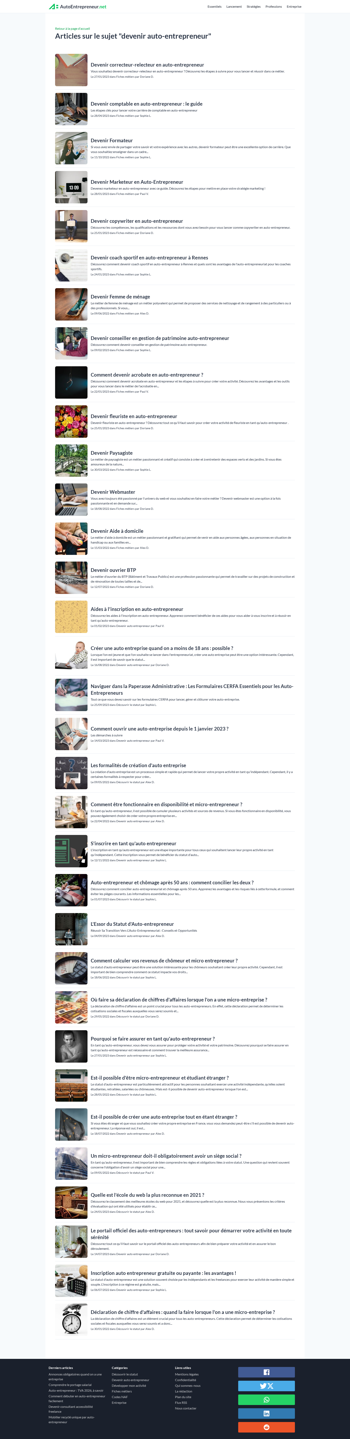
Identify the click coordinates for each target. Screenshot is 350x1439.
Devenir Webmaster (113, 492)
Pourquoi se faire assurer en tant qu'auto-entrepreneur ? (153, 1039)
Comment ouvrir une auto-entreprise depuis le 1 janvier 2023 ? (159, 729)
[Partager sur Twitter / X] (266, 1386)
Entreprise (294, 6)
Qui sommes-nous (188, 1385)
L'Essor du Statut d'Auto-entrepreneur (132, 924)
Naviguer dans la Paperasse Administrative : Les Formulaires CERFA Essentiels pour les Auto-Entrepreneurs (192, 689)
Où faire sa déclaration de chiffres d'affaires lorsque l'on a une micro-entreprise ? (179, 1000)
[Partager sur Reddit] (266, 1427)
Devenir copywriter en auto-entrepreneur (137, 221)
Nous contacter (185, 1408)
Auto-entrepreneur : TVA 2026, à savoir (76, 1390)
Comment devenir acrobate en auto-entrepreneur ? (147, 375)
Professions (274, 6)
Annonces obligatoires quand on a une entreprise (75, 1376)
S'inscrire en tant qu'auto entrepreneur (133, 843)
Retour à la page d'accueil (72, 28)
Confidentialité (185, 1380)
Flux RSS (181, 1402)
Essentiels (215, 6)
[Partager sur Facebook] (266, 1372)
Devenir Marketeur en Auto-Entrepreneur (137, 182)
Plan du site (183, 1397)
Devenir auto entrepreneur (130, 1380)
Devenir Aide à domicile (117, 531)
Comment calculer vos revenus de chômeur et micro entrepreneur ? (164, 960)
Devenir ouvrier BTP (113, 570)
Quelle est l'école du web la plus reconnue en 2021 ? (147, 1195)
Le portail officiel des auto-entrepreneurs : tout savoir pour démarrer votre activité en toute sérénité (191, 1234)
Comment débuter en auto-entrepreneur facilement (77, 1398)
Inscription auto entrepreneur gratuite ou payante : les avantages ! (163, 1273)
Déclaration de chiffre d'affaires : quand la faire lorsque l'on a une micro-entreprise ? (183, 1312)
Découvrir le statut (125, 1374)
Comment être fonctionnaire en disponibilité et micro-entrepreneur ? (166, 804)
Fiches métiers (122, 1391)
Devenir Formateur (112, 140)
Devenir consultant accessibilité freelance (71, 1409)
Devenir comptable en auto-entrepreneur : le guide (147, 104)
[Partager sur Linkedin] (266, 1413)
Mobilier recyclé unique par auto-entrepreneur (72, 1419)
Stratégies (254, 6)
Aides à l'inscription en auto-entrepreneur (137, 609)
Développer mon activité (129, 1385)
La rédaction (183, 1391)
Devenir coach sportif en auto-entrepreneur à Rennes (149, 257)
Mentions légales (187, 1374)
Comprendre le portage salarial (70, 1385)
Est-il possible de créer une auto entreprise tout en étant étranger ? (164, 1117)
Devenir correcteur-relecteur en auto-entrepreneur (147, 65)
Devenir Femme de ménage (120, 296)
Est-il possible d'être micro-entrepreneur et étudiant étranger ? (160, 1078)
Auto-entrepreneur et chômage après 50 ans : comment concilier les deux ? (172, 882)
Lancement (234, 6)
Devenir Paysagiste (112, 453)
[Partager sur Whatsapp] (266, 1399)
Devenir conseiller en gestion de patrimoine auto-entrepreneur (160, 338)
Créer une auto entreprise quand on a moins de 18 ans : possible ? (162, 648)
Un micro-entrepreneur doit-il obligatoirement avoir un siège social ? (166, 1156)
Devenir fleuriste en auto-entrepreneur (134, 416)
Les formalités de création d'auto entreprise (138, 765)
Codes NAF (120, 1397)
